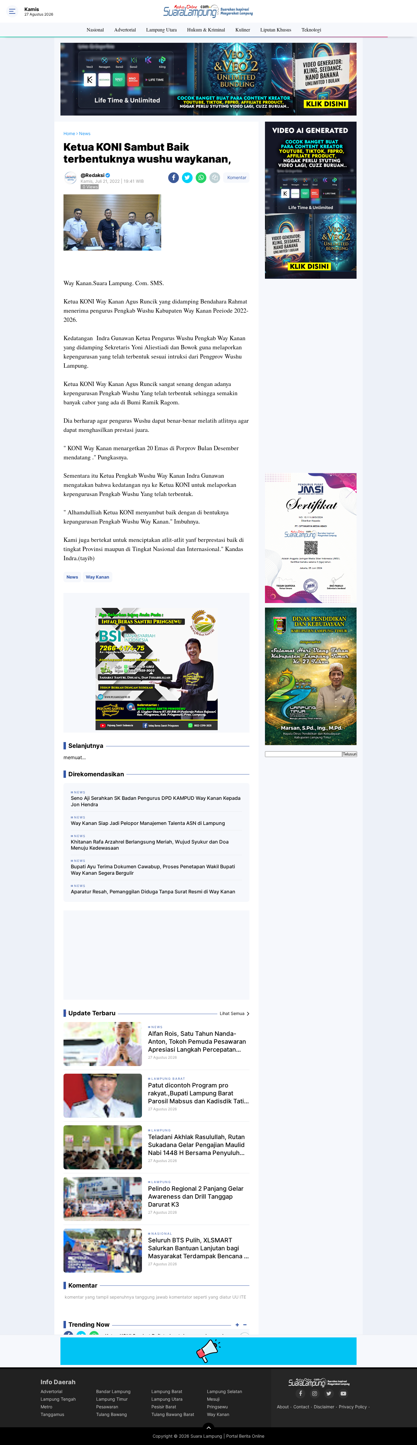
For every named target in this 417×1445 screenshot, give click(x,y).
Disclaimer (324, 1406)
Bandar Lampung (113, 1391)
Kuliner (242, 29)
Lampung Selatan (224, 1391)
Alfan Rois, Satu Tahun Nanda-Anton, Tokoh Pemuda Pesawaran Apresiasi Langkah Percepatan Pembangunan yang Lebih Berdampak (197, 1041)
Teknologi (311, 29)
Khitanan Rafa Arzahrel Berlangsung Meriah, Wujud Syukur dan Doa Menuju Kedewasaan (150, 845)
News (72, 576)
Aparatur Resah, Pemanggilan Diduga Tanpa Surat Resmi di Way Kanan (153, 891)
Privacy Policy (353, 1406)
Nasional (95, 29)
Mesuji (213, 1399)
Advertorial (125, 29)
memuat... (74, 757)
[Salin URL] (214, 177)
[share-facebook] (173, 177)
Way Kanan (97, 576)
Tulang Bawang (111, 1414)
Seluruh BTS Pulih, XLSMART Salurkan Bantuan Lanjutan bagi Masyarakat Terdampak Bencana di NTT (198, 1248)
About (283, 1406)
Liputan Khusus (275, 29)
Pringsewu (217, 1406)
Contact (301, 1406)
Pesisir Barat (163, 1406)
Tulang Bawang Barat (172, 1414)
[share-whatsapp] (201, 177)
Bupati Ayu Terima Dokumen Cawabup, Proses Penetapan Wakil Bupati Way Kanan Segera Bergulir (153, 869)
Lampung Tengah (58, 1399)
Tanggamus (52, 1414)
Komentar (236, 177)
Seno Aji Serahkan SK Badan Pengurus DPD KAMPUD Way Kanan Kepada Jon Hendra (156, 801)
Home (69, 133)
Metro (46, 1406)
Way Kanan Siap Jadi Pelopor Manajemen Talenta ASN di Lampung (148, 823)
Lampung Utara (161, 29)
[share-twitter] (187, 177)
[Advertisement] (156, 957)
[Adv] (311, 200)
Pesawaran (107, 1406)
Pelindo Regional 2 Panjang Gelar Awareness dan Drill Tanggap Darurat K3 (196, 1196)
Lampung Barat (168, 1078)
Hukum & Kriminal (206, 29)
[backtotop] (208, 1429)
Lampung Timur (112, 1399)
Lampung (161, 1130)
